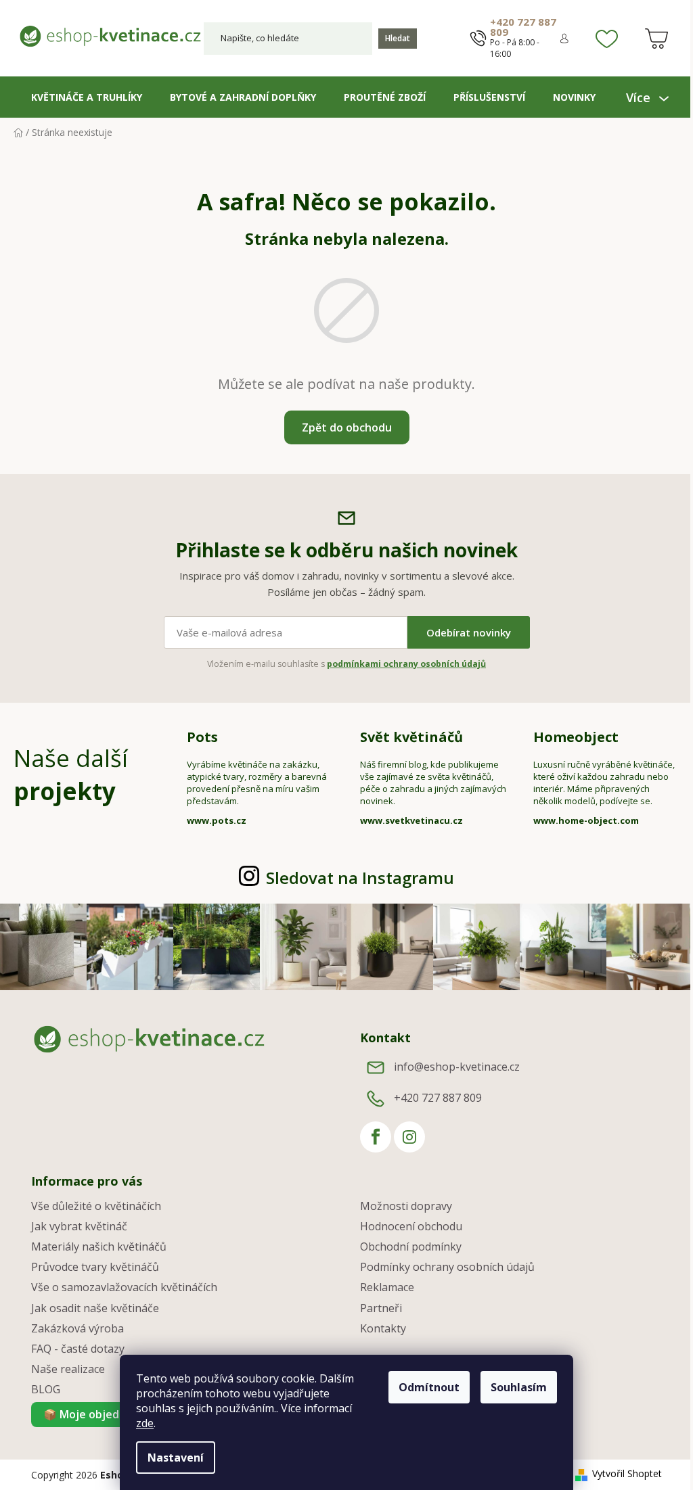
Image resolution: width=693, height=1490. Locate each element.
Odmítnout (424, 1387)
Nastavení (171, 1457)
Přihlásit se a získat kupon (468, 834)
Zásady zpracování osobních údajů (468, 881)
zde (140, 1423)
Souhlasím (514, 1387)
